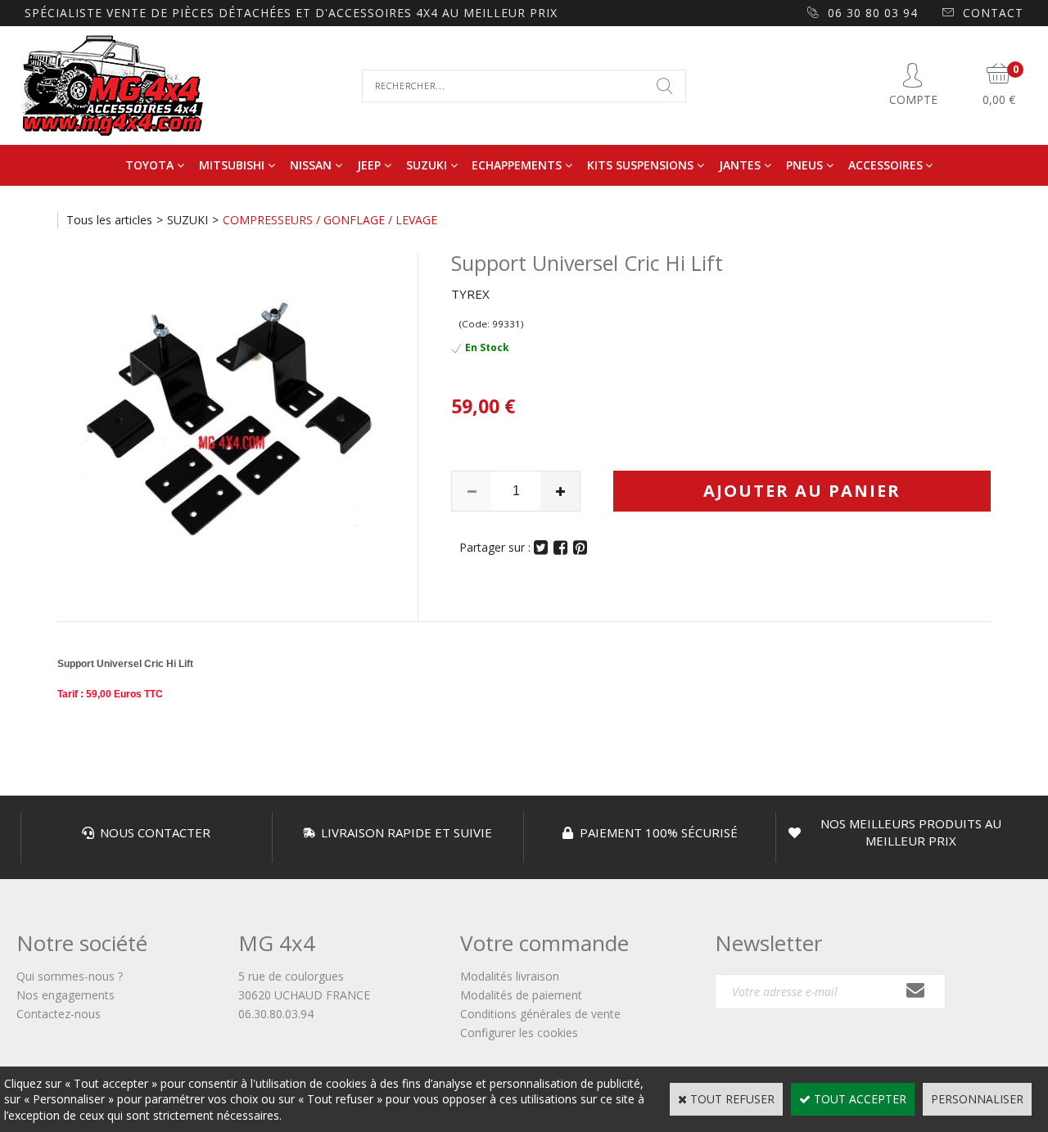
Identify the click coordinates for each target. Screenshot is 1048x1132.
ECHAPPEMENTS (517, 165)
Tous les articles (109, 220)
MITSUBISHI (231, 165)
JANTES (740, 165)
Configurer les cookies (519, 1032)
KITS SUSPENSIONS (640, 165)
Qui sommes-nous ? (69, 976)
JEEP (369, 165)
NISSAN (311, 165)
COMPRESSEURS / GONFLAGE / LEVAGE (330, 220)
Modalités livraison (509, 976)
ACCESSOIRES (885, 165)
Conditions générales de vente (540, 1014)
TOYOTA (149, 165)
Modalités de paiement (521, 995)
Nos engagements (65, 995)
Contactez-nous (58, 1014)
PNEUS (804, 165)
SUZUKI (426, 165)
